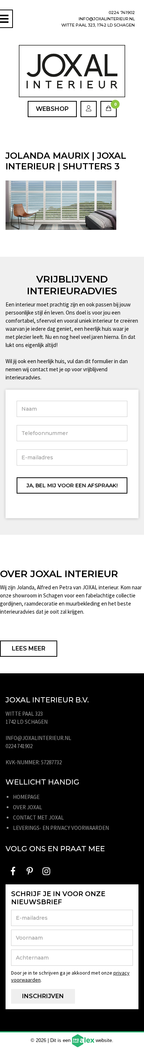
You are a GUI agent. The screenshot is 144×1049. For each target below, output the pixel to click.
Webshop (52, 108)
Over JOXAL (27, 807)
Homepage (26, 796)
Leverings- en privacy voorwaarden (61, 827)
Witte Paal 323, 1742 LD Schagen (98, 25)
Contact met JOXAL (38, 817)
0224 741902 (122, 12)
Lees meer (28, 648)
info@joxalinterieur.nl (107, 18)
